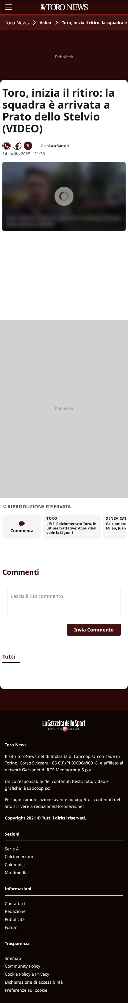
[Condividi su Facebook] (17, 146)
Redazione (15, 911)
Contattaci (15, 903)
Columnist (15, 864)
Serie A (12, 849)
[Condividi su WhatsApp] (6, 146)
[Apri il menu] (8, 7)
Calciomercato (19, 856)
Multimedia (16, 872)
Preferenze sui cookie (26, 990)
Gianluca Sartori (55, 145)
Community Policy (22, 966)
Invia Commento (94, 629)
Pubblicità (15, 919)
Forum (11, 927)
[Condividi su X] (28, 146)
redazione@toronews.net (59, 806)
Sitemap (13, 958)
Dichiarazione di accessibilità (34, 982)
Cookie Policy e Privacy (27, 974)
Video (45, 22)
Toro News (17, 22)
